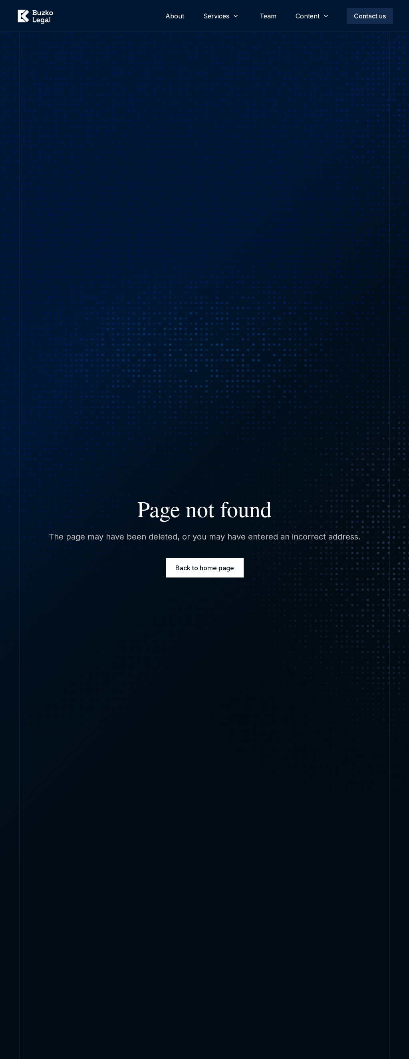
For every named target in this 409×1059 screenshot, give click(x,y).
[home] (35, 16)
